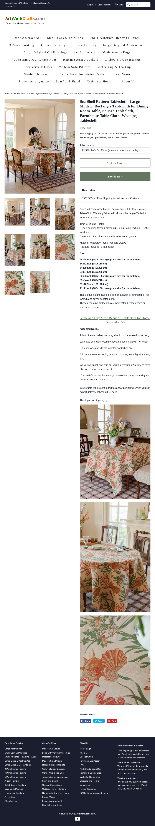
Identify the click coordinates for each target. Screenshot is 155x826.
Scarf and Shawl (68, 81)
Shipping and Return (89, 781)
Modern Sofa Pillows (74, 67)
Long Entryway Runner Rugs (35, 59)
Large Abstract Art (27, 37)
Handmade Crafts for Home (55, 793)
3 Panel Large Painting (15, 769)
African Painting (12, 781)
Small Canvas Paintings (65, 37)
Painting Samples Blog (90, 773)
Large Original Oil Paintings (45, 52)
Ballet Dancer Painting (15, 785)
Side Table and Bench (52, 805)
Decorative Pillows (37, 67)
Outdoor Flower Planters (54, 789)
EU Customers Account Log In (94, 793)
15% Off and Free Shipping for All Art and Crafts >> (111, 198)
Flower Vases (120, 74)
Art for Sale (10, 797)
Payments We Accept (90, 761)
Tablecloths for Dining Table (82, 74)
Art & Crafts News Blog (91, 769)
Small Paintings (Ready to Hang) (114, 37)
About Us (128, 81)
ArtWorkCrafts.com (86, 814)
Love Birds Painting (14, 789)
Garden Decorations (39, 74)
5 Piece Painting (84, 45)
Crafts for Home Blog (90, 777)
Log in (90, 5)
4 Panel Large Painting (15, 773)
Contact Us (85, 785)
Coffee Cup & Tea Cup (114, 67)
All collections (11, 801)
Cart (121, 5)
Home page (85, 749)
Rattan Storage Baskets (80, 59)
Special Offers (86, 757)
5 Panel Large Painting (15, 777)
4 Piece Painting (53, 45)
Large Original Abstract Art (124, 45)
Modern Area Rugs (116, 52)
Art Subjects (84, 52)
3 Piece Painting (21, 45)
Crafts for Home (99, 81)
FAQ (82, 765)
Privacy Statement (88, 789)
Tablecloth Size (88, 145)
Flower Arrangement (34, 81)
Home (7, 93)
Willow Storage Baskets (123, 59)
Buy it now (115, 176)
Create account (104, 5)
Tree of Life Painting (14, 793)
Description (89, 189)
